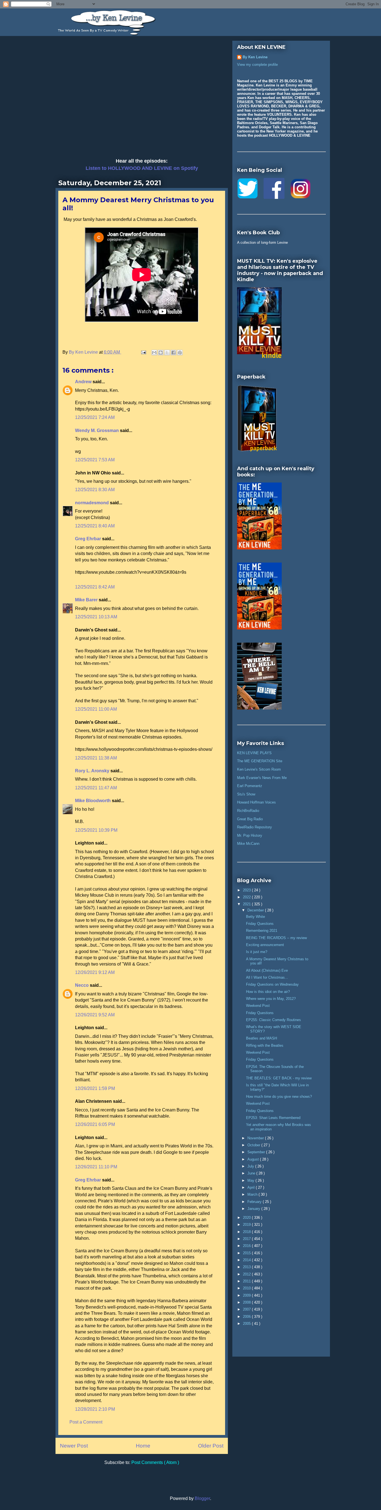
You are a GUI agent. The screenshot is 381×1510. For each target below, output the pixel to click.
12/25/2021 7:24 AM (95, 417)
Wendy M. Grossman (97, 430)
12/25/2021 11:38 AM (96, 758)
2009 (247, 1295)
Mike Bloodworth (93, 800)
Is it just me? (256, 952)
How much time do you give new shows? (279, 1096)
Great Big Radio (250, 819)
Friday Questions (260, 924)
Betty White (255, 917)
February (255, 1202)
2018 (247, 1232)
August (253, 1159)
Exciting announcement (265, 945)
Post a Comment (85, 1422)
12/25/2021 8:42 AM (95, 587)
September (256, 1152)
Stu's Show (246, 794)
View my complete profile (257, 64)
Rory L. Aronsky (92, 770)
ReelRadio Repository (254, 827)
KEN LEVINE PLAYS (254, 753)
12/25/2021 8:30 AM (95, 489)
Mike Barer (87, 599)
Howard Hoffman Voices (256, 802)
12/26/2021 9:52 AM (95, 1014)
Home (143, 1446)
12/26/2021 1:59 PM (95, 1088)
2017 (247, 1239)
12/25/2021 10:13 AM (96, 616)
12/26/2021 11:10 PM (96, 1166)
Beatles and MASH (261, 1038)
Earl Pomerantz (249, 786)
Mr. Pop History (249, 835)
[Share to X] (167, 352)
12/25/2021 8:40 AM (95, 526)
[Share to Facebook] (173, 352)
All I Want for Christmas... (267, 977)
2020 (247, 1217)
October (254, 1145)
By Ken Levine (255, 57)
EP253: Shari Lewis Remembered (273, 1118)
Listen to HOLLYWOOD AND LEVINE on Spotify (142, 168)
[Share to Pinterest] (180, 352)
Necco (82, 985)
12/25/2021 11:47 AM (96, 787)
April (251, 1187)
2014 (247, 1260)
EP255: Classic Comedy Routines (273, 1020)
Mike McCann (248, 843)
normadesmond (92, 502)
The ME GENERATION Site (259, 761)
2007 (247, 1309)
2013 (247, 1267)
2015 (247, 1253)
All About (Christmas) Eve (267, 970)
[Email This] (154, 352)
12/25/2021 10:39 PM (96, 830)
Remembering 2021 (261, 930)
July (251, 1166)
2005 (247, 1323)
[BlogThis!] (160, 352)
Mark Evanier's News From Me (262, 778)
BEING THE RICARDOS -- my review (276, 938)
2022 (247, 897)
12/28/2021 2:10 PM (95, 1409)
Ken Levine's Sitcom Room (259, 769)
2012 (247, 1274)
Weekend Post (258, 1006)
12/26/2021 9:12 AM (95, 972)
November (256, 1138)
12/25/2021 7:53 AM (95, 459)
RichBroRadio (248, 811)
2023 (247, 890)
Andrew (84, 381)
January (254, 1209)
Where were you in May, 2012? (271, 999)
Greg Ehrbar (88, 538)
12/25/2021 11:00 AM (96, 709)
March (253, 1194)
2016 (247, 1246)
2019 (247, 1224)
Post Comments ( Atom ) (155, 1462)
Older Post (210, 1446)
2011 (247, 1281)
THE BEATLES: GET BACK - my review (279, 1078)
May (251, 1180)
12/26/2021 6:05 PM (95, 1124)
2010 (247, 1288)
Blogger (202, 1498)
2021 (247, 904)
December (256, 910)
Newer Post (74, 1446)
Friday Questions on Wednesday (272, 984)
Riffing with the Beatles (264, 1045)
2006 (247, 1316)
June (251, 1173)
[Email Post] (143, 352)
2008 (247, 1302)
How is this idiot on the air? (268, 992)
